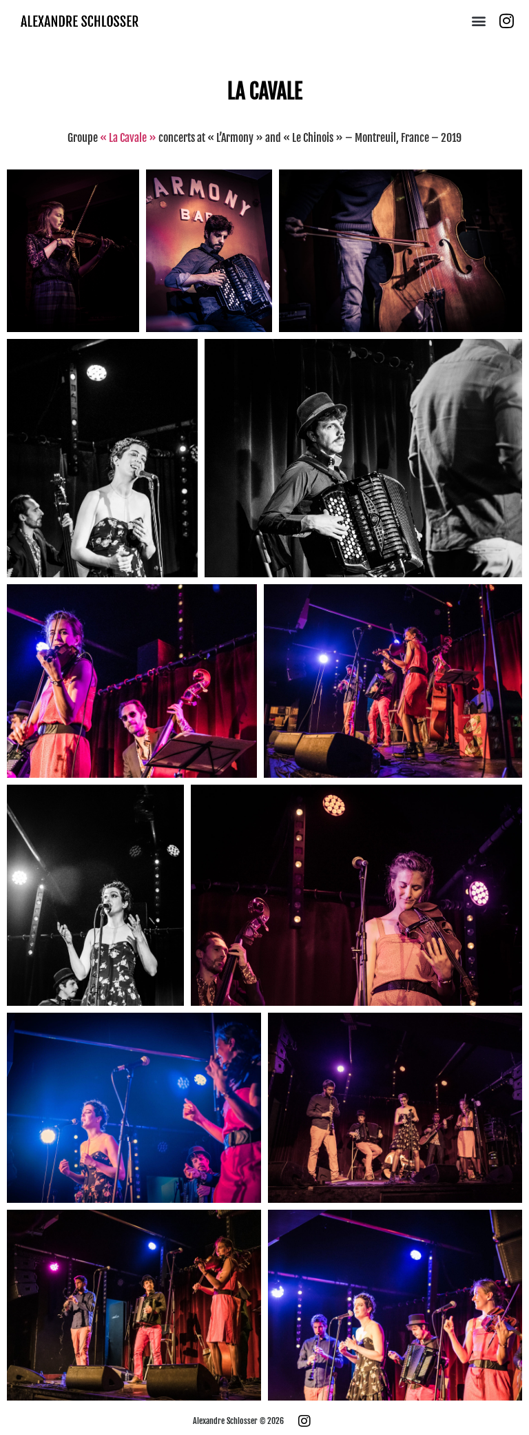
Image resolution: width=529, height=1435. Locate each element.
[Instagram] (506, 20)
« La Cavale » (128, 138)
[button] (479, 21)
